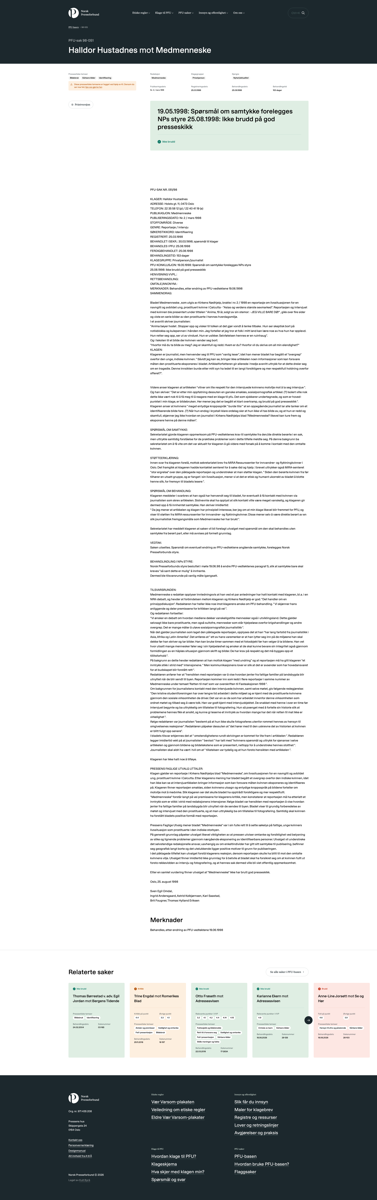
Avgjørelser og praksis (256, 1132)
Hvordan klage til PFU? (173, 1156)
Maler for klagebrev (253, 1109)
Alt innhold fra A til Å (80, 1156)
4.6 (321, 1017)
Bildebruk (74, 78)
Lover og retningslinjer (256, 1125)
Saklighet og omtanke (168, 1028)
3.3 (162, 1017)
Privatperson (199, 78)
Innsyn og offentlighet (212, 12)
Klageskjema (164, 1164)
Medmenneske (159, 78)
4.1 (168, 1017)
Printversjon (82, 104)
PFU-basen (73, 27)
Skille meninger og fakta (208, 1042)
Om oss (237, 12)
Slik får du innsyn (251, 1102)
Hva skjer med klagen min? (177, 1171)
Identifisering (105, 78)
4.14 (225, 1017)
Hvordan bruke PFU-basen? (261, 1164)
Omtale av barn (265, 1028)
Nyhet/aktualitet (241, 78)
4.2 (211, 1017)
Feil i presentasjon (144, 1032)
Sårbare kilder (88, 78)
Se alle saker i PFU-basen (285, 972)
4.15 (232, 1017)
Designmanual (77, 1150)
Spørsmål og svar (168, 1179)
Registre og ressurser (255, 1117)
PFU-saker (184, 12)
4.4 (137, 1017)
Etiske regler (140, 12)
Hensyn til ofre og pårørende (333, 1028)
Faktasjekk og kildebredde (209, 1028)
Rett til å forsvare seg (207, 1032)
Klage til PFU (163, 12)
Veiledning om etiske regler (178, 1109)
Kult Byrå (84, 1180)
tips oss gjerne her (93, 87)
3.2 (198, 1017)
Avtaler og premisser (145, 1028)
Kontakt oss (75, 1140)
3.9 (346, 1017)
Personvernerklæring (81, 1145)
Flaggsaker (245, 1171)
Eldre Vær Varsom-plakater (178, 1117)
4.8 (259, 1017)
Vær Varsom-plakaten (172, 1102)
